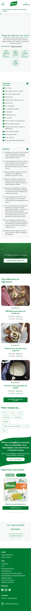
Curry (4, 412)
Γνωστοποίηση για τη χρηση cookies (11, 573)
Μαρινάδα (5, 421)
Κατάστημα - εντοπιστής (7, 582)
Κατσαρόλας (17, 417)
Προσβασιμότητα (5, 570)
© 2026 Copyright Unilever (11, 603)
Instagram (9, 590)
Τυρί (26, 426)
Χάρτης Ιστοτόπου (6, 557)
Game (12, 412)
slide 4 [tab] (14, 512)
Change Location (12, 598)
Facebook (2, 590)
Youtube (6, 590)
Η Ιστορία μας (5, 563)
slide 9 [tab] (20, 512)
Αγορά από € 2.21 (15, 508)
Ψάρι (4, 430)
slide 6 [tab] (16, 512)
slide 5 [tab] (15, 512)
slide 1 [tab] (10, 512)
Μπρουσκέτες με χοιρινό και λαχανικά (15, 350)
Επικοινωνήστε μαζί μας (7, 568)
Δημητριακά (6, 417)
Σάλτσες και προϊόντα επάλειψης (11, 426)
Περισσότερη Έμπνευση (15, 260)
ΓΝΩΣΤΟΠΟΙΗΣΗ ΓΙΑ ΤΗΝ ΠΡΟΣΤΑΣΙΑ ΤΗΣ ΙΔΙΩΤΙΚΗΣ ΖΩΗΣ (13, 577)
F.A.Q (2, 566)
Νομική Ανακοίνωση (6, 554)
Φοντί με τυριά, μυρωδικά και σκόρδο (15, 387)
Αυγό (20, 412)
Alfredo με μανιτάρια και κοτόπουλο (15, 312)
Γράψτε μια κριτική (16, 535)
